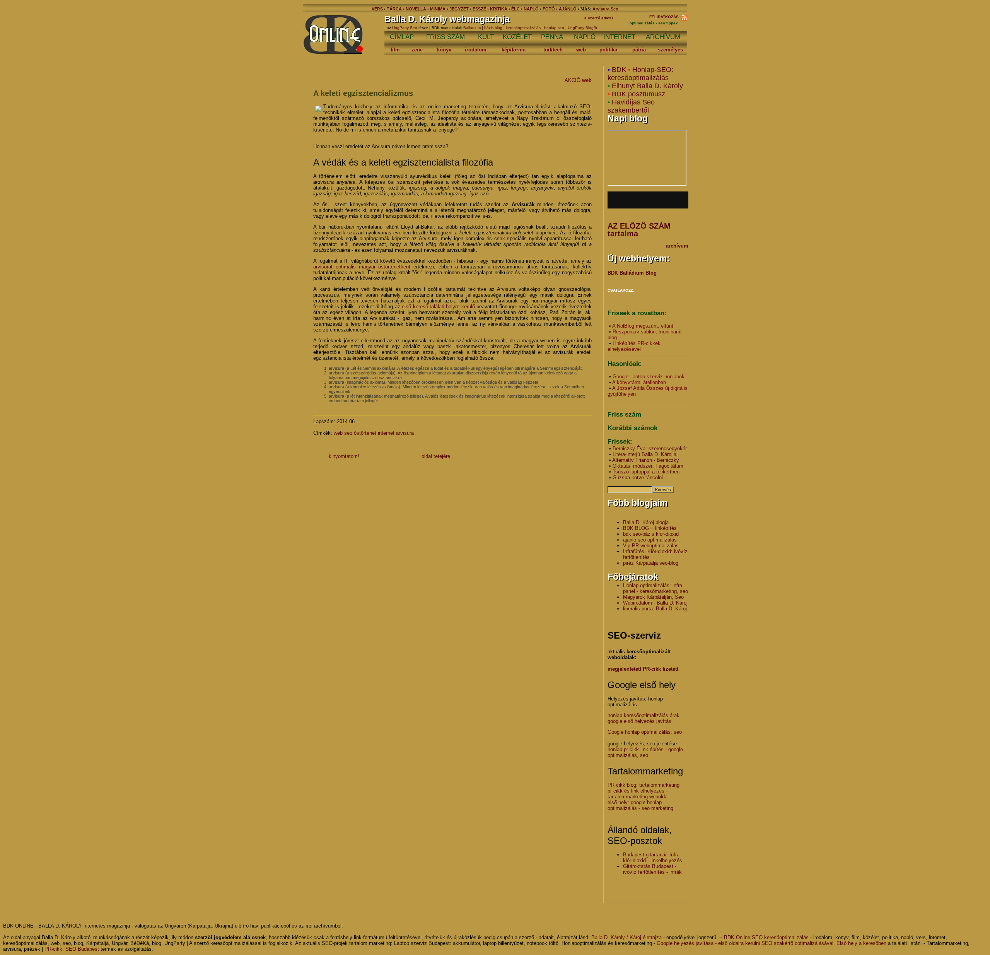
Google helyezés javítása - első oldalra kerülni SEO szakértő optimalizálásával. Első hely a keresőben (771, 943)
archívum (677, 246)
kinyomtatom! (344, 456)
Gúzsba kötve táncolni (638, 477)
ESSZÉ (479, 9)
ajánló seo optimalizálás (650, 540)
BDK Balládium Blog (632, 273)
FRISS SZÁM (445, 37)
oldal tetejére (436, 456)
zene (417, 50)
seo (348, 433)
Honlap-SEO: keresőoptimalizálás (640, 74)
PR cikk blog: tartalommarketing (643, 785)
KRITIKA (498, 9)
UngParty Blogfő (582, 28)
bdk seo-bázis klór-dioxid (651, 534)
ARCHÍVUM (663, 37)
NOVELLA (416, 9)
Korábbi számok (632, 428)
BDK (619, 69)
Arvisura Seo (605, 9)
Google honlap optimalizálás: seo (645, 732)
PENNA (552, 37)
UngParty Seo (405, 28)
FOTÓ (549, 9)
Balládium (472, 28)
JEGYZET (459, 9)
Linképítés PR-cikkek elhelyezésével (634, 346)
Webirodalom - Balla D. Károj (655, 603)
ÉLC (515, 9)
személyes (670, 50)
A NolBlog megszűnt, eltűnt (642, 326)
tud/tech (553, 50)
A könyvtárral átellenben (639, 382)
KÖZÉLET (517, 37)
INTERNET (619, 37)
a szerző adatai (598, 18)
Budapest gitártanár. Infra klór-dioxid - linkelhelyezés (652, 857)
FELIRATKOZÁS (665, 17)
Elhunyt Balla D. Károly (647, 86)
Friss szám (624, 414)
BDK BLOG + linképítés (650, 528)
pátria (639, 50)
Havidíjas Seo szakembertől (631, 106)
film (395, 50)
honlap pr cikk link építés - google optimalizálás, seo (645, 752)
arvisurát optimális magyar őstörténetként (362, 267)
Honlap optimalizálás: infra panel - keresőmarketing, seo (655, 588)
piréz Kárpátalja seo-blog (650, 563)
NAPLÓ (531, 9)
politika (608, 50)
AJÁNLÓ (568, 9)
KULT (486, 37)
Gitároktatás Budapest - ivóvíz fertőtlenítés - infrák (652, 869)
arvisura (405, 433)
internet (386, 433)
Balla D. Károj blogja (646, 522)
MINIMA (438, 9)
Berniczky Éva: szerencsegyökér (650, 448)
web (581, 50)
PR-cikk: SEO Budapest (71, 949)
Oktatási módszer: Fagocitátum (648, 466)
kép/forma (514, 50)
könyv (444, 50)
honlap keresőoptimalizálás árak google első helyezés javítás (643, 718)
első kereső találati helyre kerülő (438, 306)
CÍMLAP (402, 37)
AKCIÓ (572, 80)
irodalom (475, 50)
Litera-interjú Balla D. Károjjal (645, 454)
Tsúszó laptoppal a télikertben (646, 472)
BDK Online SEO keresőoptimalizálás (766, 937)
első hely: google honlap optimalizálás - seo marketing (640, 805)
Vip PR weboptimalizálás (651, 545)
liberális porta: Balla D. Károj (655, 609)
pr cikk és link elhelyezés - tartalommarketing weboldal (638, 794)
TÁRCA (394, 9)
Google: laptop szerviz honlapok (648, 376)
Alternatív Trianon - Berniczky (645, 460)
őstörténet (365, 433)
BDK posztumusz (638, 94)
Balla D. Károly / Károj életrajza (626, 937)
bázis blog (493, 28)
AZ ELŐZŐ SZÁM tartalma (639, 230)
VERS (377, 9)
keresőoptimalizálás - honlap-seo (535, 28)
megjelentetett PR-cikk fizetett (643, 669)
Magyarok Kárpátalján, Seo (653, 597)
